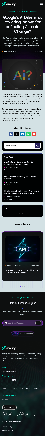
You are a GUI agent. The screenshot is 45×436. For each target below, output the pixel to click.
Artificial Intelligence (14, 167)
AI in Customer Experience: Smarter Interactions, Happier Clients (19, 163)
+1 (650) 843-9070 (9, 380)
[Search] (37, 145)
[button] (11, 134)
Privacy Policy (7, 427)
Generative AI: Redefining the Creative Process (20, 177)
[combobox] (19, 145)
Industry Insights (11, 51)
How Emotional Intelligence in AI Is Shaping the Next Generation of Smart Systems (21, 192)
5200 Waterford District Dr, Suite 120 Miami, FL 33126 (20, 389)
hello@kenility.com (9, 371)
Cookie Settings (8, 430)
